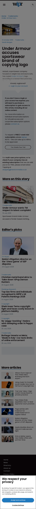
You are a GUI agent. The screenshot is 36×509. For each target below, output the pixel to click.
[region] (18, 492)
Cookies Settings (18, 505)
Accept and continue (18, 500)
